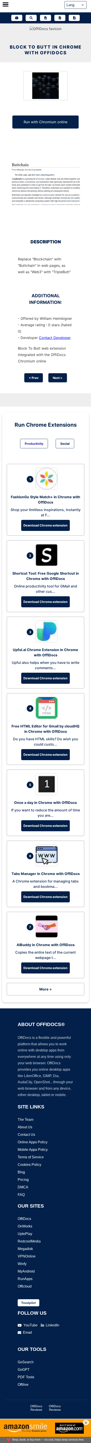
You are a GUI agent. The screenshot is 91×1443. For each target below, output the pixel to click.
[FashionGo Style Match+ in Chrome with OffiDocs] (48, 488)
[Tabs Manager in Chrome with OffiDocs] (48, 865)
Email (27, 1332)
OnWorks (25, 1226)
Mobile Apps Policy (33, 1149)
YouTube (30, 1325)
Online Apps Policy (32, 1142)
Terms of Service (31, 1157)
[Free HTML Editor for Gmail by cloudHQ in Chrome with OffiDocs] (48, 717)
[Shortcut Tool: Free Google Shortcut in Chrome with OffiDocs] (48, 564)
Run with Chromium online (45, 122)
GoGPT (24, 1369)
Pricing (23, 1180)
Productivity (34, 443)
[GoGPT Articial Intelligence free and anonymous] (16, 18)
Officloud (25, 1286)
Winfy (22, 1264)
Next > (58, 378)
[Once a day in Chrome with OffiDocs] (48, 794)
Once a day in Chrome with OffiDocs (45, 802)
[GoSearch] (31, 18)
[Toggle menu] (5, 5)
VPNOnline (27, 1256)
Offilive (23, 1384)
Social (65, 443)
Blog (21, 1172)
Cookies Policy (29, 1165)
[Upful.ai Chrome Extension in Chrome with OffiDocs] (48, 641)
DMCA (23, 1187)
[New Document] (45, 18)
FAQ (21, 1195)
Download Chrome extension (45, 525)
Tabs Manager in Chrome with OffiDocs (45, 873)
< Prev (33, 378)
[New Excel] (59, 18)
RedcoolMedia (29, 1241)
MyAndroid (26, 1271)
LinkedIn (52, 1325)
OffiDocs (24, 1219)
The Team (25, 1119)
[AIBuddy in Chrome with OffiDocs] (48, 936)
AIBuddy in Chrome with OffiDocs (46, 945)
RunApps (25, 1279)
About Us (25, 1127)
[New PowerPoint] (74, 18)
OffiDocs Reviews (36, 1407)
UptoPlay (25, 1234)
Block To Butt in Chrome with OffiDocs (46, 49)
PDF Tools (26, 1377)
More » (45, 989)
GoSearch (26, 1362)
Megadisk (25, 1249)
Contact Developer (55, 337)
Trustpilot (28, 1303)
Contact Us (26, 1134)
